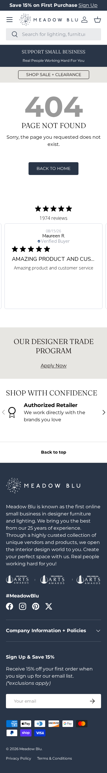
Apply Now (54, 365)
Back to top (53, 452)
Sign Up (87, 5)
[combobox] (53, 34)
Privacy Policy (18, 758)
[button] (97, 19)
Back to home (53, 168)
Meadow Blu (30, 749)
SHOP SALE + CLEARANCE (53, 74)
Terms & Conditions (54, 758)
